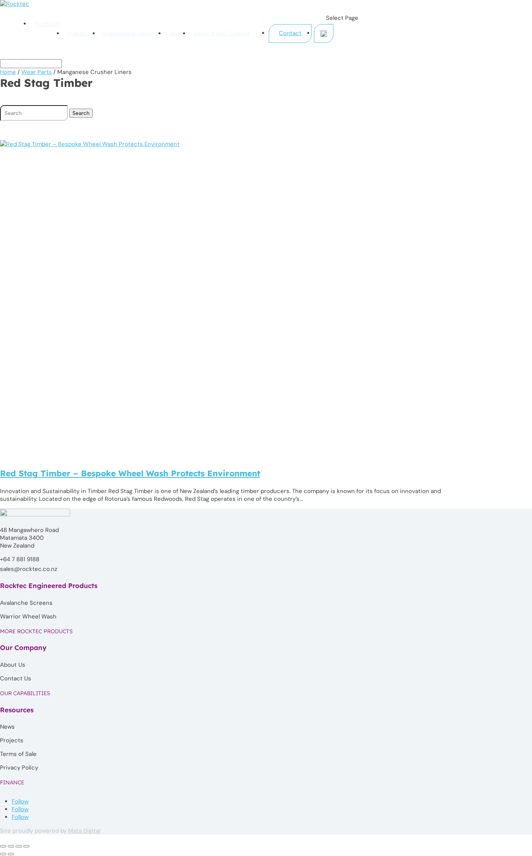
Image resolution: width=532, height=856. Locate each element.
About (177, 33)
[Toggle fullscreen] (11, 846)
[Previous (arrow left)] (3, 854)
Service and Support (222, 33)
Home (8, 72)
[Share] (19, 846)
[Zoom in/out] (3, 846)
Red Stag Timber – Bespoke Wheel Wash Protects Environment (130, 473)
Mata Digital (84, 831)
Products (47, 24)
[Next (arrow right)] (11, 854)
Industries (81, 33)
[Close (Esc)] (26, 846)
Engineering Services (132, 33)
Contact (290, 33)
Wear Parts (36, 72)
